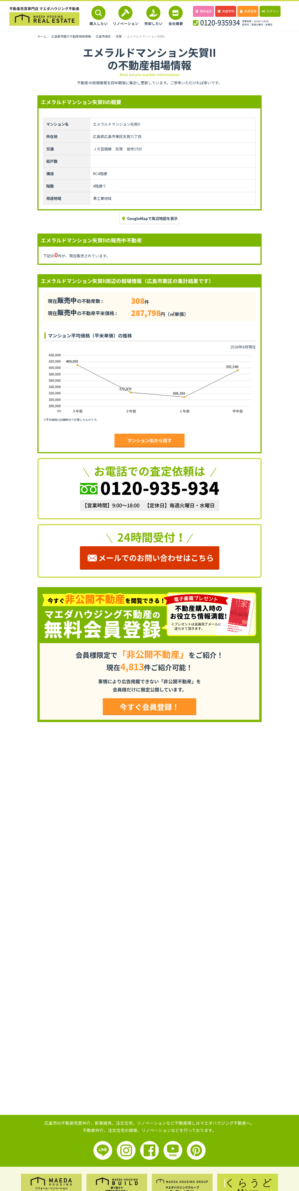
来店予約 (228, 11)
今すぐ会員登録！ (149, 706)
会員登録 (250, 11)
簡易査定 (206, 11)
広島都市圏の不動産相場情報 (71, 36)
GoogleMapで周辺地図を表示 (152, 218)
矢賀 (119, 36)
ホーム (41, 36)
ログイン (273, 11)
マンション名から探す (149, 440)
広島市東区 (103, 36)
